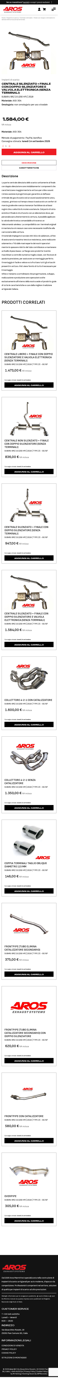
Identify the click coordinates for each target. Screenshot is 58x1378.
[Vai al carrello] (44, 9)
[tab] (29, 162)
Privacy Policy (30, 1371)
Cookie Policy (42, 1371)
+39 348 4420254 (11, 1314)
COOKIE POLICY (9, 1353)
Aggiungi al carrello (29, 152)
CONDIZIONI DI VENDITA (13, 1345)
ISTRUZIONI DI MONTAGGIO (14, 1357)
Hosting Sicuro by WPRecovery (34, 1374)
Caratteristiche (29, 168)
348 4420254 (17, 1371)
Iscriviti (26, 2)
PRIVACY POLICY (9, 1349)
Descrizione (29, 163)
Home (4, 18)
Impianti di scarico (13, 18)
